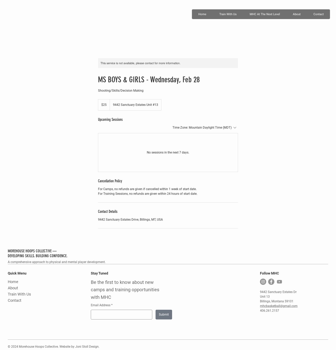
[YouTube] (279, 282)
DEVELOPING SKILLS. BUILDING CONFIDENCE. (37, 255)
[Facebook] (271, 282)
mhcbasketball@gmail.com (279, 306)
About (13, 288)
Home (13, 281)
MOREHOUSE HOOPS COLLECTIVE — (32, 250)
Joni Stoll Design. (87, 346)
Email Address (100, 305)
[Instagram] (263, 282)
